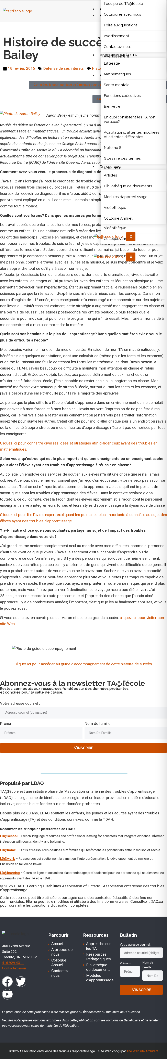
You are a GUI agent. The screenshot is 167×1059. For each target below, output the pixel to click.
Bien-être (112, 106)
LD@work (7, 859)
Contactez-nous (118, 46)
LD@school (9, 836)
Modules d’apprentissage (125, 197)
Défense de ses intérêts (37, 28)
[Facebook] (7, 981)
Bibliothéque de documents (128, 186)
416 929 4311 (13, 963)
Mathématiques (117, 74)
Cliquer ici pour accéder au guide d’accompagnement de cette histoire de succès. (83, 664)
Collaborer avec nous (122, 14)
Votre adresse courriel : (20, 703)
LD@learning (10, 873)
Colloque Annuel (118, 218)
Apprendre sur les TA (118, 55)
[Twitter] (21, 981)
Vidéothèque (115, 207)
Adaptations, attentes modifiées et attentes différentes (131, 134)
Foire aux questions (120, 25)
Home (8, 28)
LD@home (8, 850)
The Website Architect (142, 1051)
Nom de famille (97, 723)
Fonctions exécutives (122, 95)
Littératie (112, 63)
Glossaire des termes (122, 158)
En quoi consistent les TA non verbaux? (129, 119)
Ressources (110, 167)
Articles (110, 175)
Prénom (6, 723)
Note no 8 (112, 147)
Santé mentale (117, 85)
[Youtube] (7, 994)
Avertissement (116, 36)
